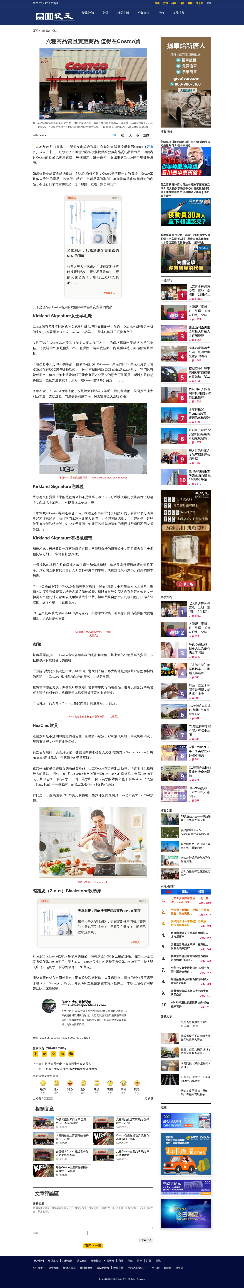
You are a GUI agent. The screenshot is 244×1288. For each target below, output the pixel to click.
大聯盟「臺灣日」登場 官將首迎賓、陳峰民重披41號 (200, 311)
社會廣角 (46, 30)
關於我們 (39, 1260)
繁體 (209, 3)
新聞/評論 (88, 12)
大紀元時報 (103, 1267)
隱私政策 (82, 1260)
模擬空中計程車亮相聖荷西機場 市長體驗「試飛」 (199, 373)
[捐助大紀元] (186, 1193)
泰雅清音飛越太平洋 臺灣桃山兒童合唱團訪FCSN (199, 352)
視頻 (161, 12)
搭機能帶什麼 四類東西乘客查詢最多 (68, 1063)
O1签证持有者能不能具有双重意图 (200, 730)
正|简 (146, 135)
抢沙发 (149, 1098)
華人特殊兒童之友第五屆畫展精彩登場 (199, 455)
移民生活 (123, 12)
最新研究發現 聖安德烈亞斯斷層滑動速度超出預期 (200, 434)
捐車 (173, 3)
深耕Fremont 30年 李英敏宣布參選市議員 (199, 751)
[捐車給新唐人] (186, 126)
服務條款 (67, 1260)
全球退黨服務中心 (138, 1267)
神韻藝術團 (86, 1267)
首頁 (35, 30)
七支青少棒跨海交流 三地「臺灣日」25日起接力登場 (199, 291)
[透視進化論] (186, 590)
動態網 (167, 1267)
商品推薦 (178, 12)
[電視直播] (186, 1227)
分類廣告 (143, 12)
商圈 (190, 3)
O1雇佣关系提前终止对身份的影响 (200, 772)
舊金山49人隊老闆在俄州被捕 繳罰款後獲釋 (200, 393)
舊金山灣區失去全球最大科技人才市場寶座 (199, 331)
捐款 (182, 3)
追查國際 (54, 1267)
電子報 (199, 3)
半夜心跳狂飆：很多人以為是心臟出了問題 (199, 648)
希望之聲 (118, 1267)
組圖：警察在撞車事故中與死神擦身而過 (71, 1069)
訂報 (165, 3)
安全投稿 (96, 1260)
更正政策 (53, 1260)
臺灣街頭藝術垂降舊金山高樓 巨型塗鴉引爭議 (200, 475)
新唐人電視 (69, 1267)
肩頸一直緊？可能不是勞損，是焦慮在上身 (199, 689)
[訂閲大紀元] (186, 1127)
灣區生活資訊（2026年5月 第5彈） (199, 792)
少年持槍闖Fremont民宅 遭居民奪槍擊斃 (199, 413)
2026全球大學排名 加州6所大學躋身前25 (199, 710)
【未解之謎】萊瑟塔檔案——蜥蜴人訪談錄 (199, 669)
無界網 (179, 1267)
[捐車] (186, 1174)
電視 (157, 3)
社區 (106, 12)
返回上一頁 (93, 1246)
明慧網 (156, 1267)
